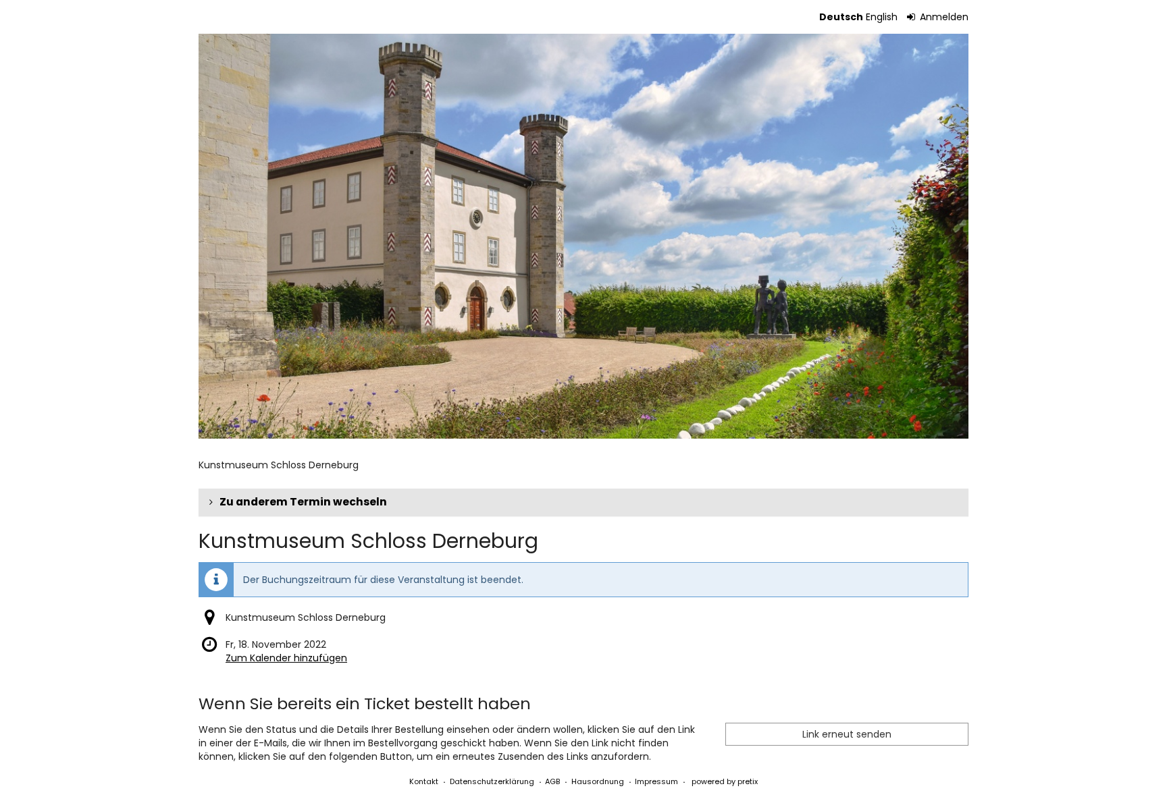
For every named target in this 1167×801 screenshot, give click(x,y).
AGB (552, 781)
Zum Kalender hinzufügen (286, 658)
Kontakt (423, 781)
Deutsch (841, 17)
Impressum (656, 781)
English (882, 17)
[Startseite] (583, 236)
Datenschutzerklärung (492, 781)
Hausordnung (597, 781)
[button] (583, 502)
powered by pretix (725, 781)
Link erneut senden (846, 734)
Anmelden (942, 17)
